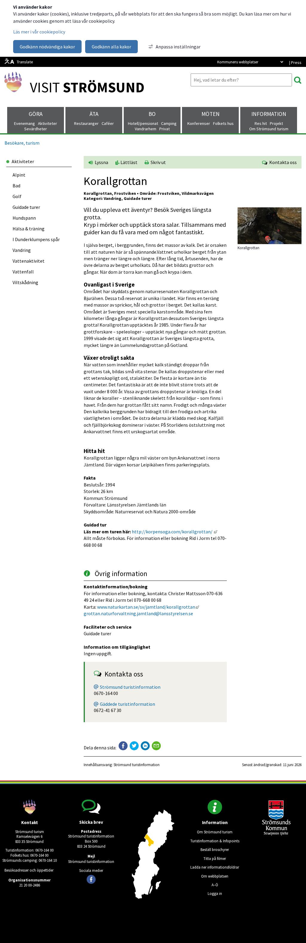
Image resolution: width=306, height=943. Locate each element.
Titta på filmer (215, 858)
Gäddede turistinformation (127, 704)
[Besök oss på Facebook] (91, 879)
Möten (210, 113)
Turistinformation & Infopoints (214, 840)
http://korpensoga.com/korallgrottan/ (174, 532)
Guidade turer (26, 207)
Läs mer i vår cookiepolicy (39, 32)
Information (268, 113)
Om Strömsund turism (214, 831)
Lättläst (128, 162)
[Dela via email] (156, 745)
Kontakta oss (282, 162)
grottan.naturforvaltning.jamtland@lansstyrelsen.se (139, 613)
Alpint (19, 175)
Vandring (22, 250)
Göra (35, 113)
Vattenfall (23, 272)
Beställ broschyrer (215, 849)
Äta (94, 113)
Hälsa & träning (29, 229)
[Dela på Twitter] (134, 745)
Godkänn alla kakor (111, 47)
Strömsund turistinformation (130, 687)
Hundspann (24, 218)
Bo (152, 113)
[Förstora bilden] (270, 242)
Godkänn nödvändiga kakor (47, 47)
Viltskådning (25, 282)
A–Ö (215, 884)
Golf (17, 196)
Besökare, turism (21, 143)
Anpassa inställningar (178, 47)
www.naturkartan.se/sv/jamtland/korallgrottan (148, 607)
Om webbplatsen (214, 876)
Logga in (215, 893)
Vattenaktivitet (29, 261)
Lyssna (101, 162)
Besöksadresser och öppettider (28, 870)
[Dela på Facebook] (123, 745)
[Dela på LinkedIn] (145, 745)
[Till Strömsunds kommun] (276, 834)
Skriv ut (157, 162)
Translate (25, 62)
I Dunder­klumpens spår (36, 239)
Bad (16, 186)
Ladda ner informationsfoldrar (214, 867)
